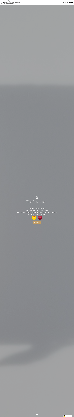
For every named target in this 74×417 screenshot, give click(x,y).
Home (47, 1)
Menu (50, 1)
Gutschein (64, 1)
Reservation (59, 1)
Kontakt (54, 1)
